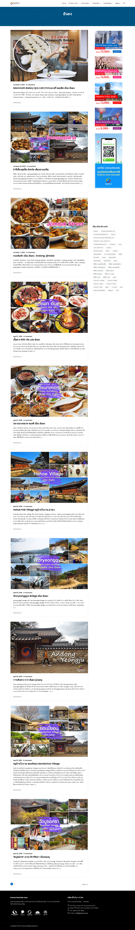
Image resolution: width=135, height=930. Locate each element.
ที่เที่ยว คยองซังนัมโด (115, 264)
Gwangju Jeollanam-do (102, 241)
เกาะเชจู (114, 287)
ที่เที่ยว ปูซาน (110, 270)
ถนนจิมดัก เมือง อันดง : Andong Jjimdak (33, 255)
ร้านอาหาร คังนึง (112, 280)
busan (96, 231)
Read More (17, 103)
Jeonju (108, 247)
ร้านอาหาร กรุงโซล (99, 280)
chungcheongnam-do (101, 234)
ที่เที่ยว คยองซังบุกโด (99, 267)
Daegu (113, 234)
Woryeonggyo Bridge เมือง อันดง (30, 595)
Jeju (120, 244)
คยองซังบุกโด (97, 254)
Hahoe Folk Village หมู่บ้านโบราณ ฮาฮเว (34, 509)
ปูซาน (114, 277)
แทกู (121, 287)
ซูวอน (115, 260)
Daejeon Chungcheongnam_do (104, 237)
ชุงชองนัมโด (97, 260)
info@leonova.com (82, 913)
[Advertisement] (109, 208)
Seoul (108, 250)
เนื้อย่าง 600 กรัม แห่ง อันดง (26, 339)
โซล (117, 290)
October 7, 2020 (19, 252)
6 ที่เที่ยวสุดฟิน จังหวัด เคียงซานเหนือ (31, 169)
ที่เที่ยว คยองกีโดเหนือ (100, 264)
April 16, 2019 (17, 506)
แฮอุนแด (110, 290)
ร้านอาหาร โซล (98, 287)
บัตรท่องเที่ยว (96, 3)
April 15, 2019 (17, 593)
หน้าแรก (64, 3)
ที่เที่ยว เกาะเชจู (109, 273)
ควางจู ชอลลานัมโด (110, 254)
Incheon (112, 244)
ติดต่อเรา (117, 3)
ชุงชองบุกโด (107, 260)
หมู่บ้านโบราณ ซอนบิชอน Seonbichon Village (36, 763)
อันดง (107, 287)
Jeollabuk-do (98, 247)
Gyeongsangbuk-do (100, 244)
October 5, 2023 (19, 85)
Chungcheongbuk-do (108, 231)
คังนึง (120, 254)
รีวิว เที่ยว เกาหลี (73, 3)
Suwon (115, 250)
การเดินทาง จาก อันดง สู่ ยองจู (27, 679)
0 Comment (30, 85)
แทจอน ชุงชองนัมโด (99, 290)
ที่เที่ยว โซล (107, 277)
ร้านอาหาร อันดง (111, 283)
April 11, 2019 (17, 760)
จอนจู (103, 257)
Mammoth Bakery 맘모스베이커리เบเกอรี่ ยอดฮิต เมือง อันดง (44, 88)
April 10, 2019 (17, 854)
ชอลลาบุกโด (112, 257)
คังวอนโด (96, 257)
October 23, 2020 (19, 166)
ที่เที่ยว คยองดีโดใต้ (114, 267)
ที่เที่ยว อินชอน (98, 273)
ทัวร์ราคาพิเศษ (85, 3)
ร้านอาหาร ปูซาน (98, 283)
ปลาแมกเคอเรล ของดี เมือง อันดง (29, 423)
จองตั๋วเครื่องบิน (107, 3)
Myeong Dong (98, 250)
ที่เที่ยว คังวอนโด (98, 270)
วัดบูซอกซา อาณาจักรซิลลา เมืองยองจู (31, 856)
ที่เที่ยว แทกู (97, 277)
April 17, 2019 (17, 336)
